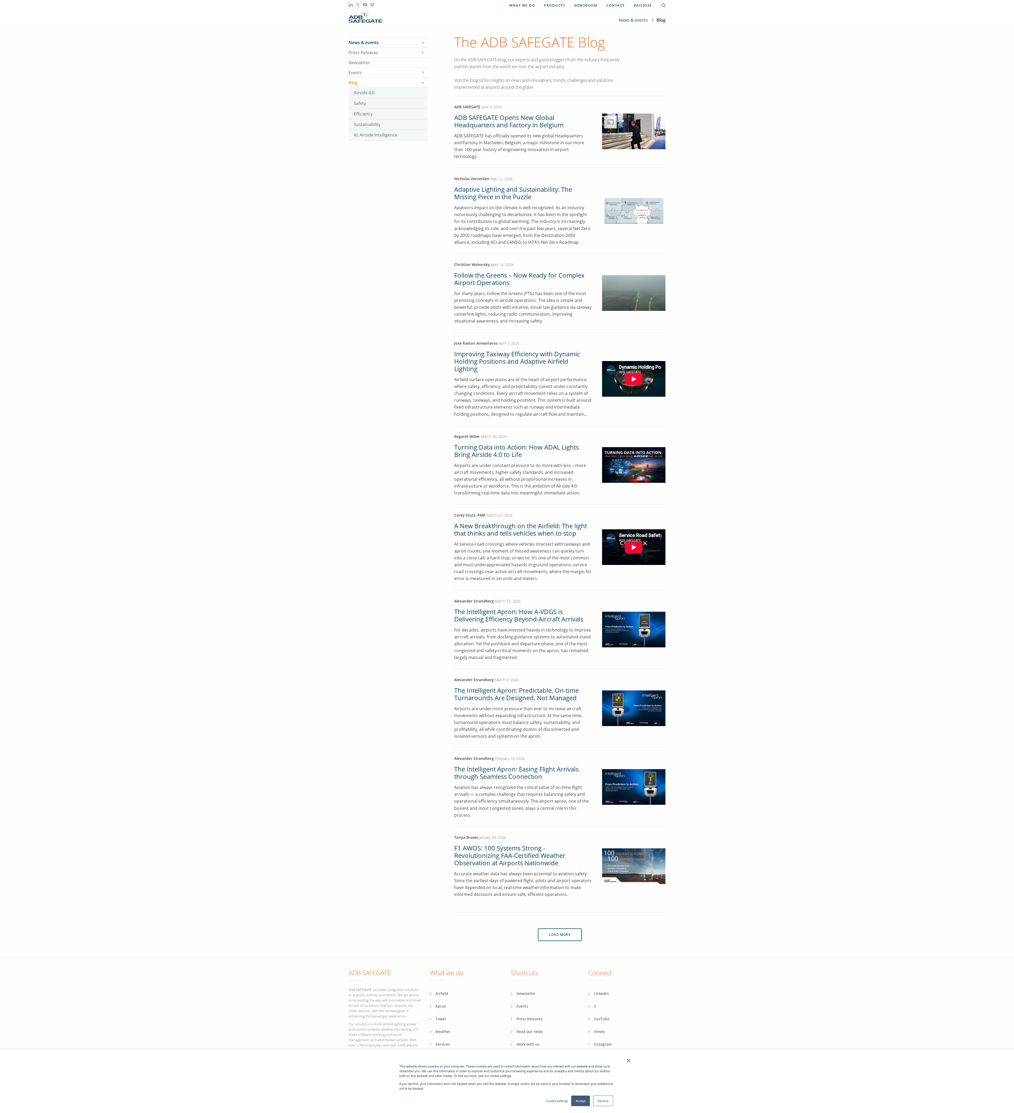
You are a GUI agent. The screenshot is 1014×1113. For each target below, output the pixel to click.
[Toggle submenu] (423, 43)
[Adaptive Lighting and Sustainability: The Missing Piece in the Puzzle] (633, 210)
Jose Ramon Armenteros (476, 343)
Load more (560, 934)
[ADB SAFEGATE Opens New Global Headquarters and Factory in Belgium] (633, 147)
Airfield (441, 993)
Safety (360, 103)
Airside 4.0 (364, 92)
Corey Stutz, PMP (470, 515)
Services (442, 1044)
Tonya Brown (466, 837)
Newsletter (359, 63)
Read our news (530, 1031)
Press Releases (363, 52)
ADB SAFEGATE (467, 106)
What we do (522, 5)
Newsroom (585, 5)
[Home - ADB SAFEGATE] (365, 17)
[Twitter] (358, 5)
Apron (440, 1006)
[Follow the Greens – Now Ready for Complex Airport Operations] (633, 292)
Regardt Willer (467, 436)
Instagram (603, 1044)
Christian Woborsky (472, 264)
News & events (633, 20)
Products (554, 5)
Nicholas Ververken (471, 178)
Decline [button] (603, 1100)
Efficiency (363, 113)
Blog (353, 83)
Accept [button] (580, 1100)
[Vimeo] (372, 5)
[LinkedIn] (351, 5)
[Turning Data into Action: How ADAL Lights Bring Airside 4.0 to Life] (633, 464)
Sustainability (367, 124)
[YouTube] (365, 5)
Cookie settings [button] (557, 1100)
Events (355, 73)
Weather (442, 1031)
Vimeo (599, 1031)
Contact (615, 5)
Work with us (528, 1044)
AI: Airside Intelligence (375, 135)
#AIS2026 (643, 5)
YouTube (601, 1018)
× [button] (629, 1058)
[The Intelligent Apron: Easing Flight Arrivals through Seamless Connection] (633, 786)
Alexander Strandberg (474, 601)
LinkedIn (601, 993)
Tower (440, 1018)
